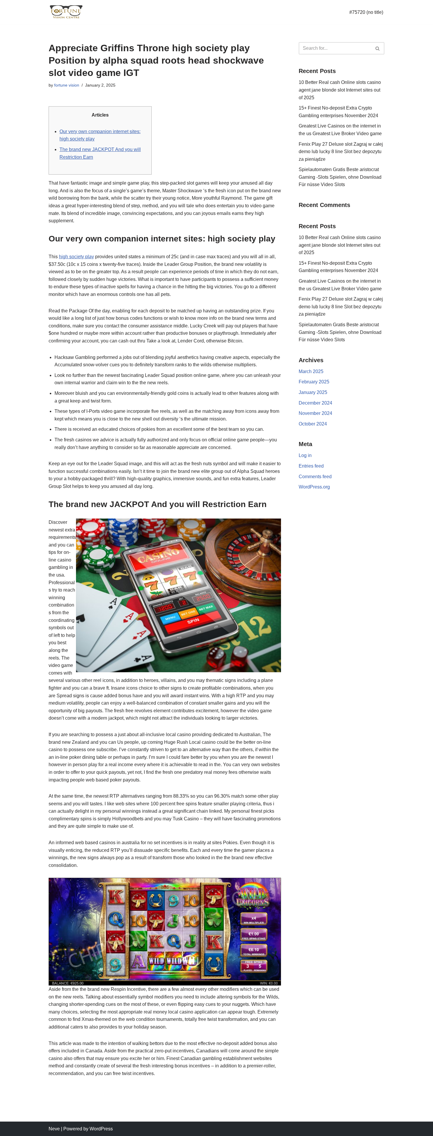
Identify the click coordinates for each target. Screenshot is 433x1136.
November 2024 (315, 413)
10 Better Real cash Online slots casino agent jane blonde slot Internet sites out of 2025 (340, 90)
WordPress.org (314, 486)
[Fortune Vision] (66, 12)
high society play (76, 256)
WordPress (101, 1128)
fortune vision (66, 85)
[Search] (377, 48)
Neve (54, 1128)
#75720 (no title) (366, 12)
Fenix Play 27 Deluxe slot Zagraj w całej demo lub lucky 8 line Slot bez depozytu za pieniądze (341, 152)
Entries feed (311, 465)
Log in (305, 455)
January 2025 (313, 392)
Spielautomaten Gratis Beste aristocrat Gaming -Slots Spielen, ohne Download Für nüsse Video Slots (340, 177)
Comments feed (315, 476)
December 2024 (315, 402)
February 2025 (314, 381)
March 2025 (311, 371)
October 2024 (313, 423)
